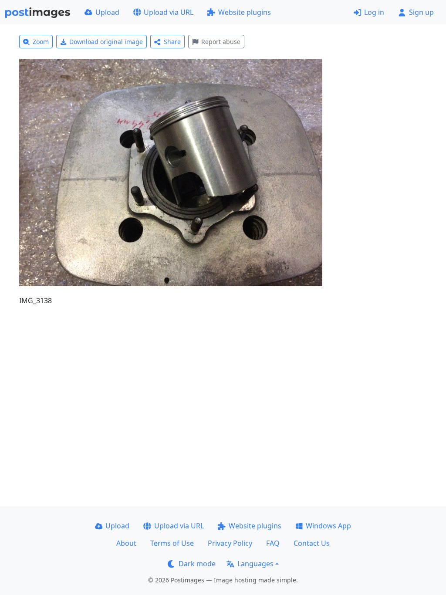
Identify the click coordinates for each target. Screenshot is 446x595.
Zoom (41, 41)
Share (172, 41)
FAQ (273, 543)
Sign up (421, 12)
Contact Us (312, 543)
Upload (107, 12)
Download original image (106, 41)
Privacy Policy (230, 543)
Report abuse (220, 41)
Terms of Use (172, 543)
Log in (374, 12)
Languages (255, 563)
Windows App (328, 526)
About (126, 543)
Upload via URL (168, 12)
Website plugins (244, 12)
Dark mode (197, 563)
